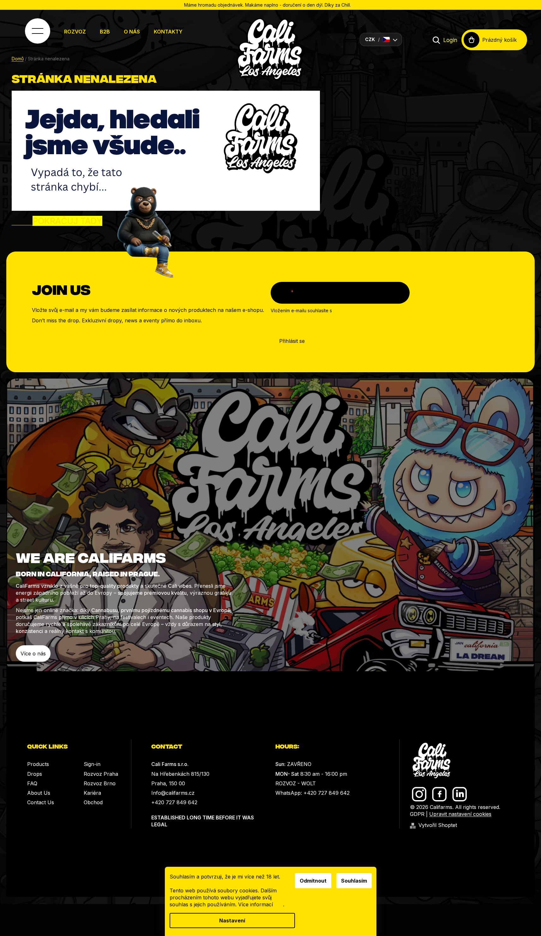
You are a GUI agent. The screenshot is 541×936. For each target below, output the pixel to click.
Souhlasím (354, 881)
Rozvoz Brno (100, 783)
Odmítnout (313, 881)
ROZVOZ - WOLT (295, 783)
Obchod (93, 802)
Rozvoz (75, 31)
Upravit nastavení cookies (460, 814)
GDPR (417, 814)
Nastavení (232, 920)
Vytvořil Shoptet (437, 825)
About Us (38, 793)
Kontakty (168, 31)
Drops (34, 774)
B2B (105, 31)
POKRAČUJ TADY (67, 221)
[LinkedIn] (459, 794)
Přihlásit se (292, 341)
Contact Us (40, 802)
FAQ (32, 783)
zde (278, 904)
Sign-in (92, 764)
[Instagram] (419, 794)
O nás (132, 31)
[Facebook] (439, 794)
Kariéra (92, 793)
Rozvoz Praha (101, 774)
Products (38, 764)
